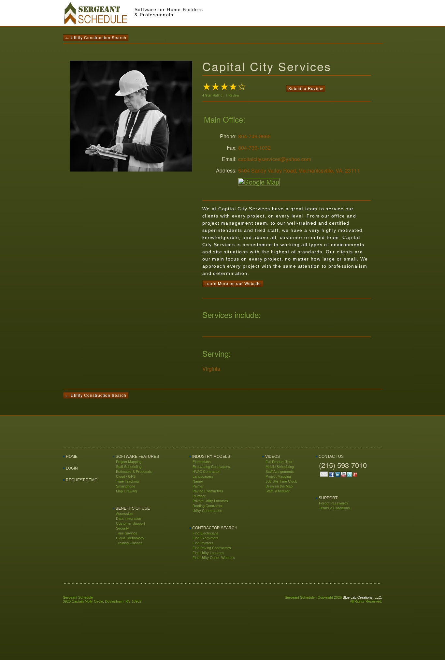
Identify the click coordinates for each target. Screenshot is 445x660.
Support (328, 498)
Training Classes (129, 543)
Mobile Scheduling (280, 467)
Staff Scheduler (278, 491)
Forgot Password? (333, 503)
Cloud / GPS (126, 476)
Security (122, 528)
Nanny (198, 481)
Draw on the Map (279, 486)
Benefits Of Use (133, 508)
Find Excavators (206, 538)
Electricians (202, 462)
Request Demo (81, 480)
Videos (272, 456)
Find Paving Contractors (212, 548)
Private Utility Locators (210, 501)
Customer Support (130, 523)
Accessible (124, 514)
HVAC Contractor (206, 471)
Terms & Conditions (334, 508)
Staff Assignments (280, 471)
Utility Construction (207, 511)
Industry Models (211, 456)
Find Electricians (206, 533)
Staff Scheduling (128, 467)
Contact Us (331, 456)
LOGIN (72, 468)
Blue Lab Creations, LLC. (362, 597)
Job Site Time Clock (281, 481)
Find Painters (203, 543)
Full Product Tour (279, 462)
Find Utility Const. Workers (214, 558)
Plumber (199, 496)
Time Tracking (127, 481)
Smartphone (125, 486)
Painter (198, 486)
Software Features (137, 456)
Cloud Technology (130, 538)
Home (72, 456)
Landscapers (203, 476)
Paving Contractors (208, 491)
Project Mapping (128, 462)
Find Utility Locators (208, 553)
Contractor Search (214, 528)
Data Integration (128, 518)
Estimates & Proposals (134, 471)
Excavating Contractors (211, 467)
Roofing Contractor (208, 506)
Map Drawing (126, 491)
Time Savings (126, 533)
